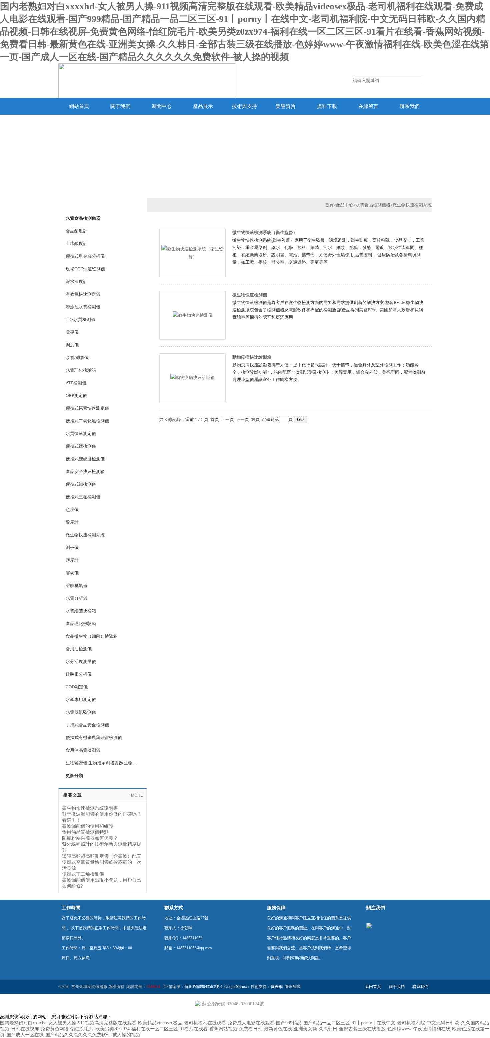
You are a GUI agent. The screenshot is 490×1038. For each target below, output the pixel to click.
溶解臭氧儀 (76, 585)
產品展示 (203, 106)
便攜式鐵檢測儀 (81, 484)
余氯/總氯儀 (77, 357)
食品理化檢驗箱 (81, 623)
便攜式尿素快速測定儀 (87, 408)
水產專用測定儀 (81, 699)
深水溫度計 (76, 281)
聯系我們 (410, 106)
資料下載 (327, 106)
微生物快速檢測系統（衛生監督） (264, 232)
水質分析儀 (76, 598)
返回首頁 (373, 986)
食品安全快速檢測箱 (85, 471)
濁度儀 (72, 344)
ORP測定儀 (76, 395)
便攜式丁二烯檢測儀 (83, 874)
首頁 (329, 204)
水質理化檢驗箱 (81, 370)
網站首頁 (79, 106)
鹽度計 (72, 560)
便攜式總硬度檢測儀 (85, 458)
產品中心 (344, 204)
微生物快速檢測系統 (85, 534)
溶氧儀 (72, 572)
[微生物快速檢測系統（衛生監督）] (192, 252)
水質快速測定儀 (81, 433)
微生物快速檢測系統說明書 (90, 808)
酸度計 (72, 522)
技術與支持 (244, 106)
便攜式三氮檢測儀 (83, 496)
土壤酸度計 (76, 243)
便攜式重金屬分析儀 (85, 256)
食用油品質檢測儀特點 (85, 832)
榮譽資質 (286, 106)
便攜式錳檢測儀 (81, 446)
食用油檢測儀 (79, 648)
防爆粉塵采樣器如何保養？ (90, 838)
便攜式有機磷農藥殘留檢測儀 (94, 737)
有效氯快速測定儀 (83, 294)
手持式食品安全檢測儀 (87, 724)
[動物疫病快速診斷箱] (192, 377)
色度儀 (72, 509)
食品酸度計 (76, 230)
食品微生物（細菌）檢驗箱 (92, 636)
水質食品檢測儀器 (83, 218)
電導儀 (72, 332)
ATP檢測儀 (76, 382)
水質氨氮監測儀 (81, 712)
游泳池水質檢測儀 (83, 306)
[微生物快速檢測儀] (193, 314)
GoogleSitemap (236, 986)
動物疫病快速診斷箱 (251, 357)
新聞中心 (162, 106)
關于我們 (120, 106)
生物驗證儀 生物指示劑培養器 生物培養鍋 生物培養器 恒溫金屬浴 (102, 762)
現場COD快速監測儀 (85, 268)
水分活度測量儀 (81, 661)
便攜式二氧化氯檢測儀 (87, 420)
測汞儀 (72, 547)
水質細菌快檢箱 (81, 610)
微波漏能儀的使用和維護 (87, 826)
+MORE (136, 795)
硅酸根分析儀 (79, 674)
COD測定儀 (77, 686)
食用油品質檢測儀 (83, 750)
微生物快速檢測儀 (249, 294)
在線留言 (368, 106)
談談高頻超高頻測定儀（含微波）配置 (101, 856)
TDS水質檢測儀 (80, 319)
